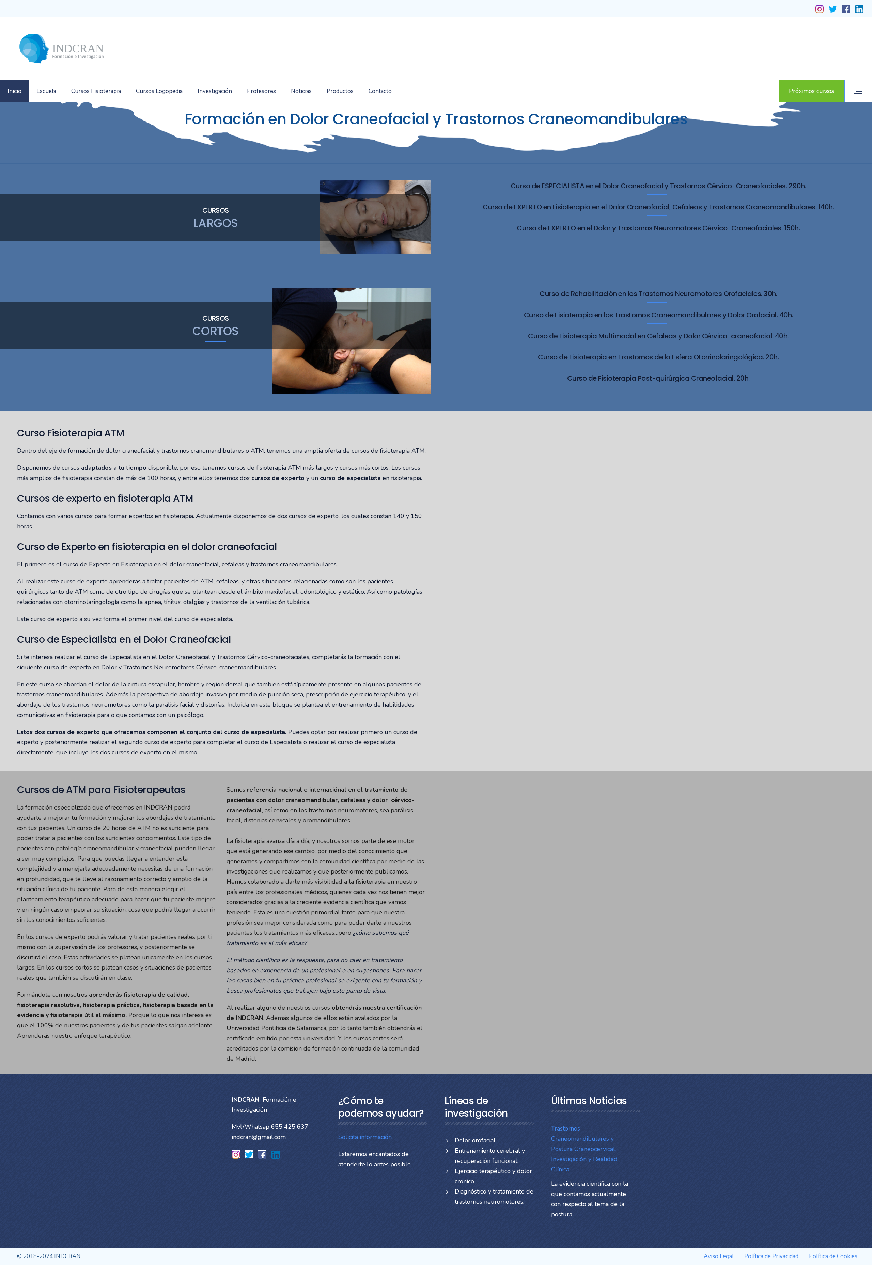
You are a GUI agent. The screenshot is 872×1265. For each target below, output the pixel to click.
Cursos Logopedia (159, 91)
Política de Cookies (833, 1256)
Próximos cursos (811, 91)
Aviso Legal (719, 1256)
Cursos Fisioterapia (96, 91)
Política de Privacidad (771, 1256)
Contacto (380, 91)
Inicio (14, 91)
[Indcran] (61, 48)
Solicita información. (365, 1137)
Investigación (215, 91)
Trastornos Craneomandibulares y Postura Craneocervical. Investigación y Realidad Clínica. (584, 1148)
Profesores (261, 91)
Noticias (301, 91)
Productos (340, 91)
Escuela (46, 91)
